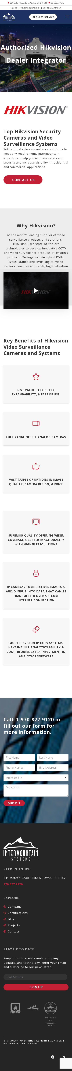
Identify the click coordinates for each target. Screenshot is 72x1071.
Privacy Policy (10, 1043)
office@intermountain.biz (30, 8)
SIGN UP (36, 987)
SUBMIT (14, 803)
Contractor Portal (57, 3)
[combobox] (36, 777)
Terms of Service (29, 1043)
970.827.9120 (56, 8)
